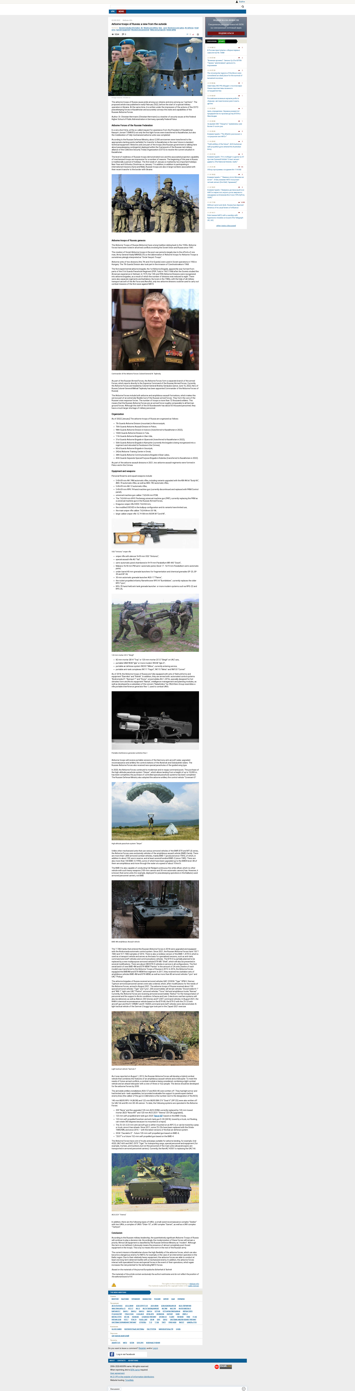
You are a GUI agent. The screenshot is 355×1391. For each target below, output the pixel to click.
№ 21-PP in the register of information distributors (132, 1377)
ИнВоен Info (127, 20)
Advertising (133, 1361)
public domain (193, 1286)
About (112, 1361)
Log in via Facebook (126, 1354)
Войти (242, 2)
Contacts (121, 1361)
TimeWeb (129, 1380)
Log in (155, 1348)
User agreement (117, 1373)
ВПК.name (135, 1370)
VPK (113, 11)
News (121, 11)
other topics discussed (226, 225)
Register (142, 1348)
